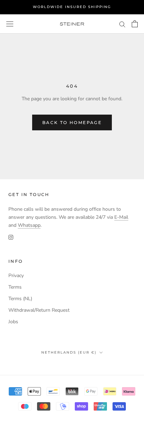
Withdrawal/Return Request (39, 310)
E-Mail (121, 217)
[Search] (122, 24)
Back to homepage (72, 122)
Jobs (13, 321)
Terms (15, 287)
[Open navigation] (9, 24)
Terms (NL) (20, 298)
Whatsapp (29, 225)
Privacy (16, 275)
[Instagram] (10, 237)
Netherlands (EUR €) (68, 352)
